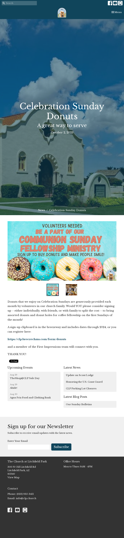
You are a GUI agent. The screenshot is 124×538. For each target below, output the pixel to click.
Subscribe (61, 447)
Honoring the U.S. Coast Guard (84, 381)
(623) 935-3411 (25, 493)
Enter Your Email (18, 441)
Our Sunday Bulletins (79, 404)
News (41, 210)
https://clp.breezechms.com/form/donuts (37, 339)
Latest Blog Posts (75, 397)
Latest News (72, 367)
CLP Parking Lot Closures (81, 388)
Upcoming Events (20, 367)
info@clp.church (26, 498)
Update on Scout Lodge (80, 375)
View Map (13, 477)
